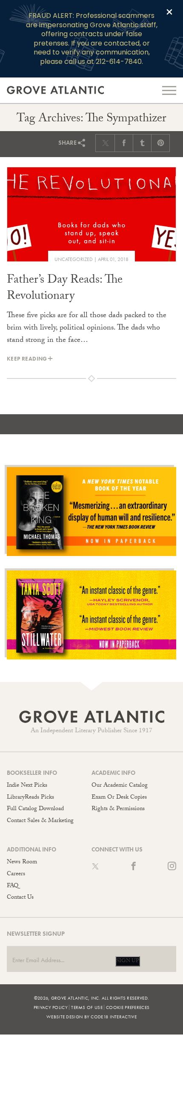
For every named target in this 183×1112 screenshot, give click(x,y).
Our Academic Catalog (120, 786)
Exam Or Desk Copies (119, 798)
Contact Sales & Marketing (40, 821)
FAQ (12, 886)
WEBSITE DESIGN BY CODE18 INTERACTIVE (91, 1017)
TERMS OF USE (87, 1007)
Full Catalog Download (35, 809)
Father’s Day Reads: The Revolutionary (65, 289)
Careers (16, 874)
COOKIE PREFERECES (127, 1007)
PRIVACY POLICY (51, 1007)
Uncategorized (73, 259)
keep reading (27, 358)
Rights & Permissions (118, 809)
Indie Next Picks (27, 786)
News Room (22, 862)
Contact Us (20, 898)
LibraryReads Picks (30, 798)
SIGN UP (127, 961)
